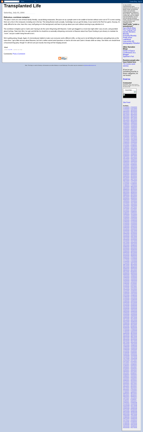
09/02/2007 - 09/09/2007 (130, 396)
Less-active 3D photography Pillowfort (131, 42)
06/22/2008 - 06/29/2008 (130, 413)
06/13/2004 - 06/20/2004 (130, 177)
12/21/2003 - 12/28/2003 (130, 141)
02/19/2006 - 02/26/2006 (130, 305)
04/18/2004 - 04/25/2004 (130, 166)
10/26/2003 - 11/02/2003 (130, 129)
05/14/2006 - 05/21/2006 (130, 320)
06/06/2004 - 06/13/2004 (130, 176)
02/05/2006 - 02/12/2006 (130, 302)
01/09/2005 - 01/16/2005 (130, 222)
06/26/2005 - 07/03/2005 (130, 257)
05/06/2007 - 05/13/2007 (130, 380)
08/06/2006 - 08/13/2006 (130, 333)
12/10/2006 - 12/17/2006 (130, 357)
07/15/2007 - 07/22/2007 (130, 391)
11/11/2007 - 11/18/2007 (130, 399)
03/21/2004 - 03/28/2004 (130, 160)
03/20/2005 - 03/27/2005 (130, 236)
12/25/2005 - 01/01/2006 (130, 294)
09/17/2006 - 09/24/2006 (130, 342)
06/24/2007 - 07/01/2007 (130, 389)
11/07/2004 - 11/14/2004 (130, 208)
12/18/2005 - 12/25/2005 (130, 292)
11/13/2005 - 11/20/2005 (130, 285)
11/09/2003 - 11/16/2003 (130, 132)
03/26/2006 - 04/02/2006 (130, 310)
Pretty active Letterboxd (127, 38)
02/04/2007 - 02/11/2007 (130, 367)
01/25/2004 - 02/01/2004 (130, 148)
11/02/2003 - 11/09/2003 (130, 130)
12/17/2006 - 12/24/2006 (130, 358)
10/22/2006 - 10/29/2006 (130, 348)
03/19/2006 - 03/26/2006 (130, 308)
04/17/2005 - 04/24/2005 (130, 242)
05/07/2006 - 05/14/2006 (130, 319)
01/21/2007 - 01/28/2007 (130, 364)
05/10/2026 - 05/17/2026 (130, 427)
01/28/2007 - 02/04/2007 (130, 366)
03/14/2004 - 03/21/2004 (130, 158)
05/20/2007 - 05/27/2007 (130, 383)
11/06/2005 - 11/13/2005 (130, 283)
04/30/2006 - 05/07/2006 (130, 317)
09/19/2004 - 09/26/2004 (130, 198)
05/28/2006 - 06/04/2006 (130, 323)
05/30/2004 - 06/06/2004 (130, 175)
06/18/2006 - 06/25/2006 (130, 327)
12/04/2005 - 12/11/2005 (130, 289)
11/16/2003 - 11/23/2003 (130, 133)
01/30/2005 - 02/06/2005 (130, 226)
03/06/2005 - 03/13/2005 (130, 233)
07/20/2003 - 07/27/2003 (130, 108)
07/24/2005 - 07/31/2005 (130, 261)
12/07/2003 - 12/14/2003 (130, 138)
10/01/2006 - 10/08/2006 (130, 345)
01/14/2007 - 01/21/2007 (130, 363)
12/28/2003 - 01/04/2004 (130, 142)
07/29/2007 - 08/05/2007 (130, 392)
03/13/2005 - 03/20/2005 (130, 235)
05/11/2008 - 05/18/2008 (130, 410)
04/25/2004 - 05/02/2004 (130, 167)
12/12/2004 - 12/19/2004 (130, 216)
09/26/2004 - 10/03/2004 (130, 200)
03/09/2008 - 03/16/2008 (130, 407)
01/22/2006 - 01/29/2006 (130, 299)
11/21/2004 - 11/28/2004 (130, 211)
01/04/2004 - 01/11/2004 (130, 144)
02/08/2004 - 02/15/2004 (130, 151)
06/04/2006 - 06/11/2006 (130, 324)
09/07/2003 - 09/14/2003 (130, 119)
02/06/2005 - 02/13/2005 (130, 227)
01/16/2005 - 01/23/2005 (130, 223)
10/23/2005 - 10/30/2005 (130, 280)
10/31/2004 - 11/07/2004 (130, 207)
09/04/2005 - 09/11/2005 (130, 270)
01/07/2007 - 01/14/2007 (130, 361)
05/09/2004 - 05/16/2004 (130, 170)
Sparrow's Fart (128, 56)
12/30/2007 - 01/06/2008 (130, 402)
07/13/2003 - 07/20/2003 (130, 107)
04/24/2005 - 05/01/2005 (130, 244)
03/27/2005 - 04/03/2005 (130, 238)
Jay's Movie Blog (129, 28)
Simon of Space (129, 51)
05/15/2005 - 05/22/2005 (130, 248)
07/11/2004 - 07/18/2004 (130, 183)
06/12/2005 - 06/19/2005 (130, 254)
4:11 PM (10, 49)
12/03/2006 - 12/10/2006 (130, 355)
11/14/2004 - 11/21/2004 (130, 210)
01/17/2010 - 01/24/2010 (130, 420)
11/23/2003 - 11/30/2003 (130, 135)
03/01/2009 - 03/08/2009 (130, 419)
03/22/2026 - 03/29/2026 (130, 426)
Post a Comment (19, 54)
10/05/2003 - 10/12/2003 (130, 125)
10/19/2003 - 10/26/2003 (130, 127)
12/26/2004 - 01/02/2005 (130, 219)
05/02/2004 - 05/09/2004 (130, 169)
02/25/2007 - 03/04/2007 (130, 370)
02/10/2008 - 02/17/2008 (130, 405)
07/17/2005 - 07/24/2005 (130, 260)
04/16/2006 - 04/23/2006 (130, 314)
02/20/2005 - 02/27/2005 (130, 230)
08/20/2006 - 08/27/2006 (130, 336)
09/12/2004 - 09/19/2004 (130, 197)
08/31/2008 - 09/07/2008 (130, 414)
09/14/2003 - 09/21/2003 (130, 120)
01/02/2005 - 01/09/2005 (130, 220)
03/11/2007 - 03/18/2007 (130, 373)
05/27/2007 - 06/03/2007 (130, 385)
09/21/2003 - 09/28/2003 (130, 122)
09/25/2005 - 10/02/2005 (130, 274)
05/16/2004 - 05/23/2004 (130, 172)
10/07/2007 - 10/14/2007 (130, 398)
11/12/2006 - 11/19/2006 (130, 351)
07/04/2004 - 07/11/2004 (130, 182)
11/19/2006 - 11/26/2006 (130, 352)
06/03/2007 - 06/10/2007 (130, 386)
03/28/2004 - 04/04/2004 (130, 161)
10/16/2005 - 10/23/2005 (130, 279)
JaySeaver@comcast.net (90, 65)
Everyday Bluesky (129, 36)
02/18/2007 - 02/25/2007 (130, 369)
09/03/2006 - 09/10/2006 (130, 339)
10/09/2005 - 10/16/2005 (130, 277)
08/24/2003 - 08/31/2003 (130, 116)
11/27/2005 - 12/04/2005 (130, 288)
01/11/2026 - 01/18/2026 (130, 421)
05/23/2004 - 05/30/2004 (130, 173)
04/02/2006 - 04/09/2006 (130, 311)
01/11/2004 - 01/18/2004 (130, 145)
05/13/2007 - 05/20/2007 (130, 382)
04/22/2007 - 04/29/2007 (130, 379)
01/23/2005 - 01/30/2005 (130, 225)
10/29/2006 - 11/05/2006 (130, 349)
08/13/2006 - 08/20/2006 (130, 335)
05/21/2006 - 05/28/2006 (130, 322)
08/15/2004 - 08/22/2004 (130, 191)
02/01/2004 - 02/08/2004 (130, 150)
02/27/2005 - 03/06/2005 (130, 232)
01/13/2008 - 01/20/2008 (130, 404)
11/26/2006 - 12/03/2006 (130, 354)
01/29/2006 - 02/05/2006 (130, 301)
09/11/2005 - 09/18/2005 (130, 272)
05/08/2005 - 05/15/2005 (130, 247)
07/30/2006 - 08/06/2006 (130, 332)
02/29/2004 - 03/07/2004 (130, 155)
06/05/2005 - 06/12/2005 (130, 252)
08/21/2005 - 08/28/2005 (130, 267)
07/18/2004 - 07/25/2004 (130, 185)
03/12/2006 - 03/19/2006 (130, 307)
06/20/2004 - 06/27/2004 (130, 179)
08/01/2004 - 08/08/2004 (130, 188)
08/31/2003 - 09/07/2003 (130, 117)
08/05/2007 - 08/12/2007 (130, 394)
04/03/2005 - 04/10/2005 (130, 239)
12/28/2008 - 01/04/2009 (130, 417)
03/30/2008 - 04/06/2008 (130, 408)
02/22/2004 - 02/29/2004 (130, 154)
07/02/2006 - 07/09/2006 (130, 329)
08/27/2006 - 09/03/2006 (130, 338)
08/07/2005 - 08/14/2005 (130, 264)
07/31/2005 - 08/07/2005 (130, 263)
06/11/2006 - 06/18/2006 (130, 326)
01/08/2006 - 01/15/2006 (130, 297)
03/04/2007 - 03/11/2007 (130, 371)
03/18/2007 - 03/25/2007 (130, 374)
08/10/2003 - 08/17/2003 (130, 113)
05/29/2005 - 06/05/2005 (130, 251)
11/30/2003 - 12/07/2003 (130, 136)
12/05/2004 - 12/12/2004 (130, 214)
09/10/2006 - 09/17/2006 (130, 341)
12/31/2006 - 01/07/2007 (130, 360)
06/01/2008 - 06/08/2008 (130, 411)
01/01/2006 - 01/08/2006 (130, 295)
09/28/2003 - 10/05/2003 (130, 123)
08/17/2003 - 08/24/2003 (130, 114)
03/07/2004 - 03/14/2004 (130, 157)
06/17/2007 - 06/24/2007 (130, 388)
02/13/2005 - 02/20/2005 (130, 229)
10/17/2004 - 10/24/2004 (130, 204)
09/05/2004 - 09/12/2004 (130, 195)
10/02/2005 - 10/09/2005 (130, 276)
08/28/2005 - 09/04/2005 (130, 269)
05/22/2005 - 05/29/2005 (130, 249)
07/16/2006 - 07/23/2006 (130, 330)
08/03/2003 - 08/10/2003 (130, 111)
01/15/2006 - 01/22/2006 (130, 298)
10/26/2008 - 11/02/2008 (130, 416)
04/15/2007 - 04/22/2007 (130, 377)
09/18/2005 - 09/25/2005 (130, 273)
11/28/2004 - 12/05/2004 (130, 213)
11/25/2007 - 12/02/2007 (130, 401)
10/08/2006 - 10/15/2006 (130, 346)
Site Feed (126, 102)
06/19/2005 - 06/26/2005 (130, 255)
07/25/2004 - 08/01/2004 (130, 186)
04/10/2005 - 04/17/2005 (130, 241)
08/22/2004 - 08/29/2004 (130, 192)
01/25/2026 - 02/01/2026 (130, 424)
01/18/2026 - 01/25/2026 (130, 423)
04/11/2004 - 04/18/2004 (130, 164)
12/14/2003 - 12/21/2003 (130, 139)
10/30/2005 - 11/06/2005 (130, 282)
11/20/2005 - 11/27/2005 (130, 286)
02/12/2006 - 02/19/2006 (130, 304)
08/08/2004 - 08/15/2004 (130, 189)
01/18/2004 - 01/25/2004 (130, 147)
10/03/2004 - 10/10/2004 (130, 201)
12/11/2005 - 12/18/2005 (130, 291)
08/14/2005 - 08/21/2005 (130, 266)
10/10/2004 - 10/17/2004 (130, 202)
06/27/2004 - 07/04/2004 (130, 180)
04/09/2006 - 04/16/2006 (130, 313)
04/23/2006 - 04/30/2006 (130, 316)
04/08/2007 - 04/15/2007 (130, 376)
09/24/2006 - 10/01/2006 (130, 344)
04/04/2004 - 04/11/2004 (130, 163)
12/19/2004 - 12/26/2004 (130, 217)
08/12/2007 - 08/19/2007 (130, 395)
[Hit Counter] (126, 101)
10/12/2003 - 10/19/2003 (130, 126)
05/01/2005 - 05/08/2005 (130, 245)
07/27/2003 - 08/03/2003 (130, 110)
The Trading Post (129, 30)
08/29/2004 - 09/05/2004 (130, 194)
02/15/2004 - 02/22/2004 (130, 152)
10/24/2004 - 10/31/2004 (130, 205)
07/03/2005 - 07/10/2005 (130, 258)
